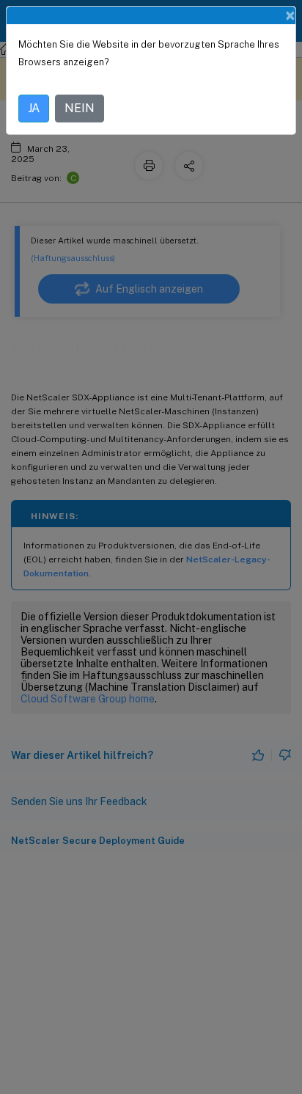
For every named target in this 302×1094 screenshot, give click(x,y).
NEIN (80, 108)
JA (34, 108)
